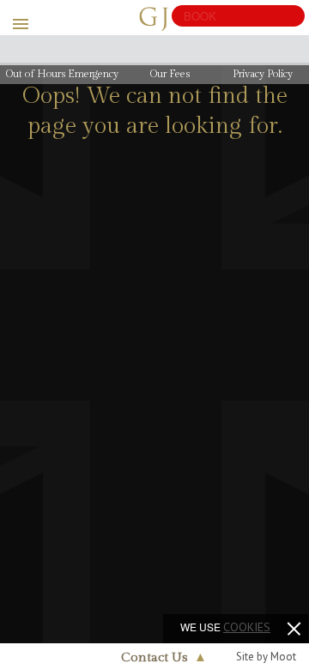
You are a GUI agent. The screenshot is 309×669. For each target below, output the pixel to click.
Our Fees (170, 74)
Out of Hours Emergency (62, 74)
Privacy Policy (263, 74)
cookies (246, 627)
